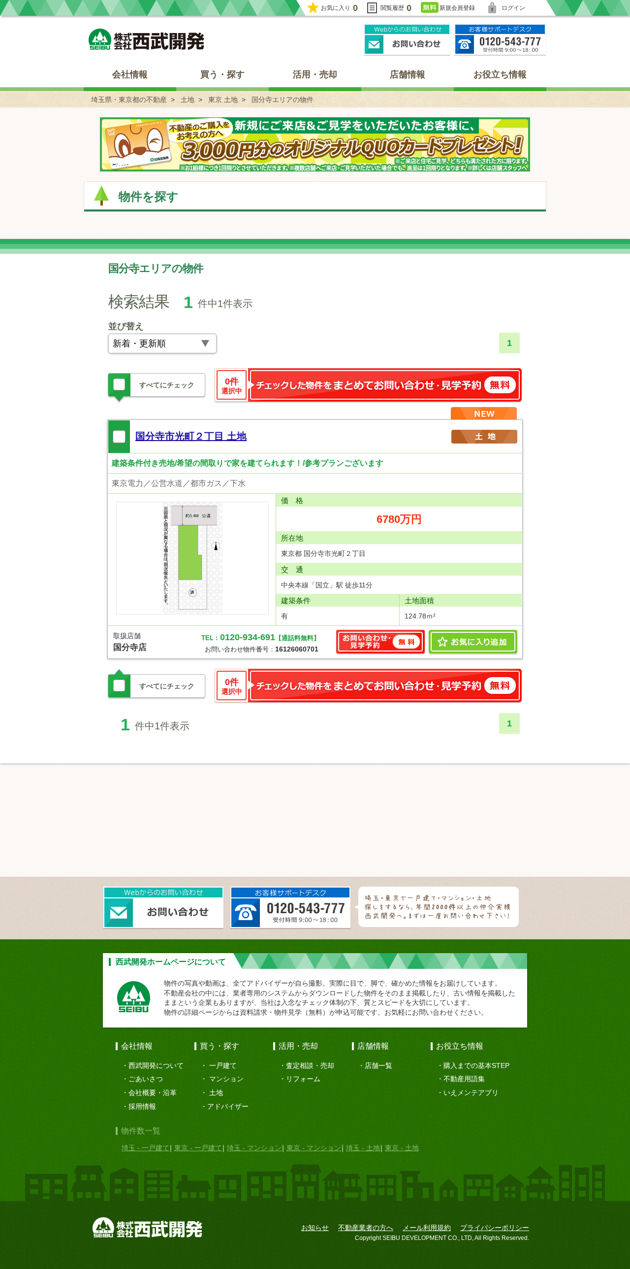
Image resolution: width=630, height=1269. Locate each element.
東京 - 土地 (402, 1148)
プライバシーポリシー (494, 1228)
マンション (226, 1079)
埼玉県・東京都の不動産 (129, 99)
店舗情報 (407, 74)
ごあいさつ (145, 1079)
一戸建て (223, 1065)
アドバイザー (228, 1106)
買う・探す (222, 74)
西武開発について (156, 1065)
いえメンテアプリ (471, 1093)
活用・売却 (315, 74)
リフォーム (303, 1079)
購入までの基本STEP (476, 1065)
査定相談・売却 (310, 1065)
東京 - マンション (313, 1148)
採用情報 (142, 1106)
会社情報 (130, 74)
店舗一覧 (378, 1065)
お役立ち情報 (500, 74)
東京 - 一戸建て (198, 1148)
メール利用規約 (427, 1228)
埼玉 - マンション (254, 1148)
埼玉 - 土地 (363, 1148)
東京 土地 (223, 99)
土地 (187, 99)
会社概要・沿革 (152, 1093)
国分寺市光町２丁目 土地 (191, 436)
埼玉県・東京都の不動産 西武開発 (146, 39)
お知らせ (315, 1228)
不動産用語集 (464, 1079)
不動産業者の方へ (365, 1228)
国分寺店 (130, 647)
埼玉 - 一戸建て (145, 1148)
